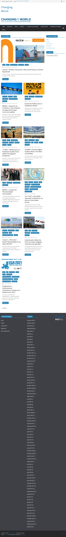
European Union (11, 230)
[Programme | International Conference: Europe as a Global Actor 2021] (11, 264)
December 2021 (30, 353)
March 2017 (29, 507)
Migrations (17, 142)
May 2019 (29, 437)
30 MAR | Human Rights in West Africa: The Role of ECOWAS (33, 151)
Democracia (5, 96)
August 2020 (29, 396)
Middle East (11, 142)
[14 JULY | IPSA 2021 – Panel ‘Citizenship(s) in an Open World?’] (11, 222)
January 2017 (30, 513)
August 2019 (29, 429)
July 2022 (29, 334)
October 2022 (30, 325)
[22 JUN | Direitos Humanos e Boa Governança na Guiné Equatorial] (22, 51)
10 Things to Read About (32, 26)
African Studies (31, 140)
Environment (12, 272)
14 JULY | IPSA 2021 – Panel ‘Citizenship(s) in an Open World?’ (11, 242)
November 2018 (30, 453)
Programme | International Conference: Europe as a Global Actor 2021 (11, 289)
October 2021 (30, 358)
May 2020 (29, 404)
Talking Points (44, 26)
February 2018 (30, 477)
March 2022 (29, 344)
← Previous (4, 308)
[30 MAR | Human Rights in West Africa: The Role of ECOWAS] (33, 132)
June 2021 (29, 369)
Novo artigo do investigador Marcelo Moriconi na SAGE (23, 2)
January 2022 (30, 350)
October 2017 (30, 488)
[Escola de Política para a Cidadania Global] (33, 88)
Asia (7, 272)
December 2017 (30, 483)
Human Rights (21, 64)
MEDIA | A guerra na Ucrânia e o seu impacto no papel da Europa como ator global (11, 109)
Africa (4, 64)
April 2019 (29, 439)
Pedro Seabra (34, 237)
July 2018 (29, 464)
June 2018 (29, 467)
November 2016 (30, 518)
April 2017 (29, 505)
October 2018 (30, 456)
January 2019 (30, 448)
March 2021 (29, 377)
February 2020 (30, 412)
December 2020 (30, 385)
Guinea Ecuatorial (14, 64)
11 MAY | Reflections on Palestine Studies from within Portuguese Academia (11, 153)
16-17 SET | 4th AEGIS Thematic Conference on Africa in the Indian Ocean (34, 199)
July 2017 (29, 496)
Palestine (4, 144)
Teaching (41, 142)
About (3, 29)
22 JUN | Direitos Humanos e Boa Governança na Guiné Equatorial (22, 71)
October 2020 (30, 391)
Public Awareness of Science (36, 186)
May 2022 (29, 339)
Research (22, 26)
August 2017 (29, 494)
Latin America (49, 43)
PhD (32, 142)
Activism (4, 140)
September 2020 (30, 393)
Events (16, 26)
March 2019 (29, 442)
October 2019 (30, 423)
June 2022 (29, 336)
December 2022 (30, 320)
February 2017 (30, 510)
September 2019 (30, 426)
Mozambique (27, 232)
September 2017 (30, 491)
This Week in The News (55, 26)
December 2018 (30, 450)
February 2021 (30, 380)
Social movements (39, 96)
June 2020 (29, 401)
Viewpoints (9, 26)
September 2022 (30, 328)
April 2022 (29, 342)
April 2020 (29, 407)
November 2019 (30, 420)
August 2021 (29, 363)
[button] (6, 30)
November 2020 (30, 388)
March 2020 (29, 410)
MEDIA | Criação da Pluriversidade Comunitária (9, 192)
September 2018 (30, 458)
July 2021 (29, 366)
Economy (36, 182)
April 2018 (29, 472)
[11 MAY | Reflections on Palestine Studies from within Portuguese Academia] (11, 132)
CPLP (29, 230)
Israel (10, 232)
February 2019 (30, 445)
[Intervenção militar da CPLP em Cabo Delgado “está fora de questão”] (33, 222)
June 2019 (29, 434)
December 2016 (30, 515)
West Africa (27, 144)
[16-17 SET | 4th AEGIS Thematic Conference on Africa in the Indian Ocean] (33, 174)
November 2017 (30, 486)
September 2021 (30, 361)
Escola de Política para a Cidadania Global (33, 105)
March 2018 (29, 475)
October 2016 (30, 521)
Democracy (5, 230)
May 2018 (29, 469)
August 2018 (29, 461)
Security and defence (33, 189)
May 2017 (29, 502)
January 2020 (30, 415)
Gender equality (14, 140)
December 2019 (30, 418)
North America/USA (15, 276)
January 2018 (30, 480)
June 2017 (29, 499)
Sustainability (27, 98)
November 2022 (30, 323)
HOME (3, 26)
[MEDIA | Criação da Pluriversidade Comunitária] (11, 174)
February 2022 (30, 347)
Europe (15, 96)
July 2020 (29, 399)
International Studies (13, 98)
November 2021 (30, 355)
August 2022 (29, 331)
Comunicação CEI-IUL (13, 67)
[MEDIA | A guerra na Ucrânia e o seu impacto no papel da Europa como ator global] (11, 88)
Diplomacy (10, 96)
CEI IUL (34, 193)
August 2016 (29, 526)
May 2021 (29, 372)
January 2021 (30, 382)
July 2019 (29, 431)
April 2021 (29, 374)
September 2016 (30, 524)
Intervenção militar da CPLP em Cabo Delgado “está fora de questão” (33, 242)
